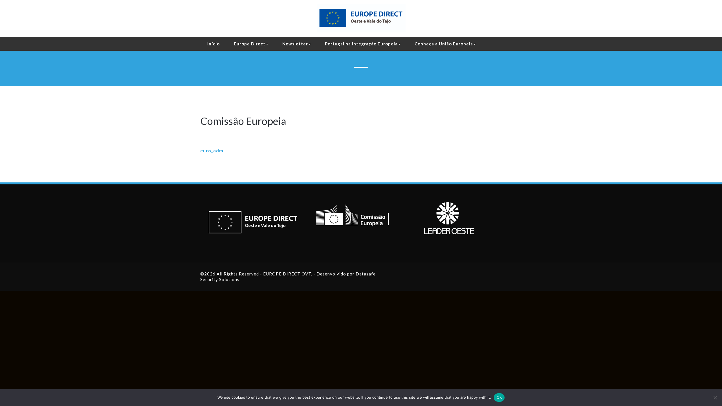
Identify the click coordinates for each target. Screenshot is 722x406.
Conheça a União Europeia (444, 43)
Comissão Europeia (243, 121)
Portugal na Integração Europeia (361, 43)
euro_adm (211, 150)
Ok (499, 397)
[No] (715, 397)
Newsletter (295, 43)
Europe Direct (249, 43)
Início (213, 43)
